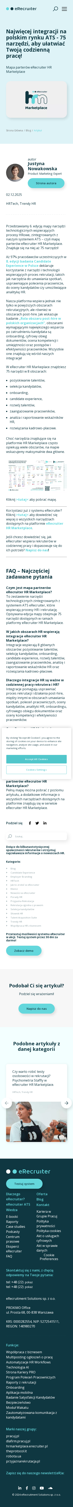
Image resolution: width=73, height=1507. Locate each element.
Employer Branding (21, 876)
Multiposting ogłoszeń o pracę (29, 1357)
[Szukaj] (55, 8)
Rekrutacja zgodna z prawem (27, 905)
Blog (28, 130)
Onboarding (15, 1387)
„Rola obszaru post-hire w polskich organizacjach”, (33, 320)
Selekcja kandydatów (22, 909)
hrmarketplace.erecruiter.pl (27, 1446)
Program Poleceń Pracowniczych (30, 1377)
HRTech (12, 204)
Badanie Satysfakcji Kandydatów (30, 1397)
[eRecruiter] (21, 8)
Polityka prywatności (45, 1223)
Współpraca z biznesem (24, 1352)
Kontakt (42, 1205)
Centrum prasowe (12, 1239)
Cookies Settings (36, 769)
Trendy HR (28, 204)
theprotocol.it (16, 1451)
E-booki (12, 1216)
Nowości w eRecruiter (23, 892)
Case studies (15, 1226)
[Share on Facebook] (30, 823)
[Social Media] (20, 1488)
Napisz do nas (37, 550)
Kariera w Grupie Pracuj (46, 1213)
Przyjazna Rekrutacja (22, 901)
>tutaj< (22, 499)
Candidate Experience (23, 872)
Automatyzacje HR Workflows (28, 1362)
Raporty (12, 1221)
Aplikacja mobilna (19, 1392)
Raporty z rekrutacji (21, 1382)
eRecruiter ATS (18, 1204)
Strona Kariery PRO (20, 1372)
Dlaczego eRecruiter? (15, 1196)
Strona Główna (14, 130)
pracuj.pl (12, 1436)
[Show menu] (64, 8)
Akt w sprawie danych (47, 1248)
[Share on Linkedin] (45, 823)
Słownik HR (17, 913)
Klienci (14, 888)
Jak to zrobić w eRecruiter (25, 884)
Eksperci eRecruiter (14, 1248)
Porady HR (16, 897)
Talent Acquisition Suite (24, 917)
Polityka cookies (48, 1231)
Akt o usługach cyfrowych (47, 1238)
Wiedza (11, 1210)
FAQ (9, 1256)
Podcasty (13, 1231)
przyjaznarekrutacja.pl (23, 1461)
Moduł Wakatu (17, 1407)
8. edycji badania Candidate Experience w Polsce (28, 263)
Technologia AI (17, 1367)
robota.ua (13, 1456)
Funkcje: (12, 1345)
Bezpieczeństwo (18, 1402)
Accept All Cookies (36, 759)
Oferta (41, 1194)
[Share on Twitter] (37, 823)
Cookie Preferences (49, 1257)
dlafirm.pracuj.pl (18, 1441)
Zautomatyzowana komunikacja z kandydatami (31, 1415)
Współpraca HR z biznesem (26, 925)
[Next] (66, 1103)
